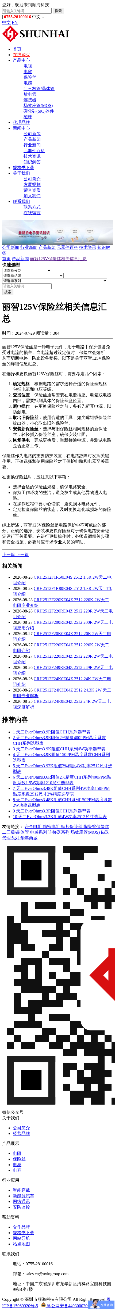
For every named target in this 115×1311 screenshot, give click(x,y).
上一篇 (9, 554)
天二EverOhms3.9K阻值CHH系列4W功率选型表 (59, 749)
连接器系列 (59, 832)
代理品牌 (21, 122)
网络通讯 (21, 1201)
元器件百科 (34, 150)
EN (15, 22)
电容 (28, 71)
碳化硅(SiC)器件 (39, 111)
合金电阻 (34, 826)
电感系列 (39, 832)
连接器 (30, 100)
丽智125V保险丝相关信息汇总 (58, 258)
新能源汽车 (23, 1196)
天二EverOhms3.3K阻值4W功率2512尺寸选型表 (60, 816)
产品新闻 (32, 139)
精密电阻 (52, 826)
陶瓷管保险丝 (96, 826)
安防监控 (21, 1207)
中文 (6, 22)
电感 (28, 83)
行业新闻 (32, 145)
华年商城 (28, 838)
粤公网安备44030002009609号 (74, 1305)
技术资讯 (32, 156)
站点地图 (21, 1244)
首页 (17, 49)
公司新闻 (32, 133)
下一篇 (22, 554)
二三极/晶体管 (16, 832)
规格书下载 (23, 167)
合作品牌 (21, 1227)
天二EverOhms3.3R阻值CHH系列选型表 (51, 811)
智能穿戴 (21, 1190)
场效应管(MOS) (38, 105)
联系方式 (32, 207)
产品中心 (21, 60)
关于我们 (21, 173)
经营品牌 (21, 1133)
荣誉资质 (32, 190)
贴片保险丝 (72, 826)
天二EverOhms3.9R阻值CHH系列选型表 (51, 732)
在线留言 (32, 212)
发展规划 (32, 184)
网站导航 (21, 1238)
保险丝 (30, 77)
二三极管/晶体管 (39, 88)
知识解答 (32, 162)
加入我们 (32, 196)
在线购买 (21, 54)
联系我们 (21, 201)
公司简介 (32, 179)
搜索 (58, 11)
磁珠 (28, 116)
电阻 (28, 66)
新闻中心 (21, 128)
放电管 (30, 94)
